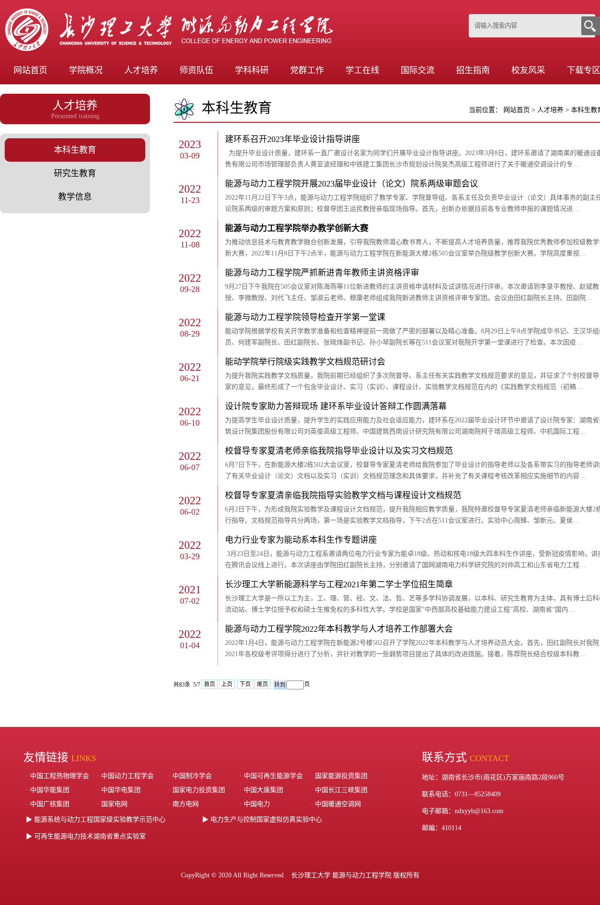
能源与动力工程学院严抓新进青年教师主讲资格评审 (322, 272)
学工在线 (362, 70)
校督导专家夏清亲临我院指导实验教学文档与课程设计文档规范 (343, 495)
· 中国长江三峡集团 (339, 789)
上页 (226, 684)
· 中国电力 (255, 804)
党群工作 (307, 70)
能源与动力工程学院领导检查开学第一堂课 (305, 317)
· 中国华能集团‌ (47, 789)
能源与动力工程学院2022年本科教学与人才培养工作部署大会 (339, 629)
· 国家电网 (112, 804)
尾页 (262, 684)
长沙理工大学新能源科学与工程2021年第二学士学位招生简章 (339, 584)
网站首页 (30, 70)
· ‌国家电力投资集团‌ (196, 789)
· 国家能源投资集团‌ (339, 775)
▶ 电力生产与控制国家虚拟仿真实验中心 (262, 819)
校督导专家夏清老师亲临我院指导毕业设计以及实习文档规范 (339, 451)
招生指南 (473, 70)
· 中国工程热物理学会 (57, 775)
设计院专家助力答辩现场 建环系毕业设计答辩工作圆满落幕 (336, 406)
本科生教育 (75, 150)
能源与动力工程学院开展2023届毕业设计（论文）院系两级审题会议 (351, 183)
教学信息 (75, 197)
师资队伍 (196, 70)
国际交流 (418, 70)
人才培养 (141, 70)
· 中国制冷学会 (190, 775)
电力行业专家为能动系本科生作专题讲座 (301, 540)
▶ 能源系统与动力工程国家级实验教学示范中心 (95, 819)
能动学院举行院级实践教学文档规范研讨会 (305, 361)
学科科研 (252, 70)
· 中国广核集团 (47, 804)
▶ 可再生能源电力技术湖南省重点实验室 (86, 836)
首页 (209, 684)
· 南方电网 (183, 804)
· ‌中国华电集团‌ (119, 789)
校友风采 (528, 70)
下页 (245, 684)
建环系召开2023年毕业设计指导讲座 (292, 139)
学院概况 (86, 70)
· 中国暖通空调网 (336, 804)
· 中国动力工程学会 (125, 775)
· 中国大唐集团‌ (261, 789)
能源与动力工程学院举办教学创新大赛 (296, 228)
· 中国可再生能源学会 (271, 775)
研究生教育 (75, 173)
